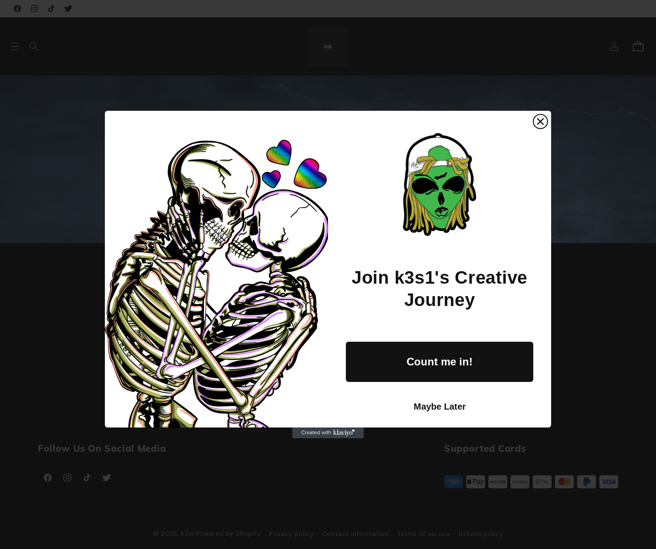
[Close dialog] (540, 121)
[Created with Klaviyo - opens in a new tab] (328, 432)
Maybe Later (440, 406)
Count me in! (440, 362)
